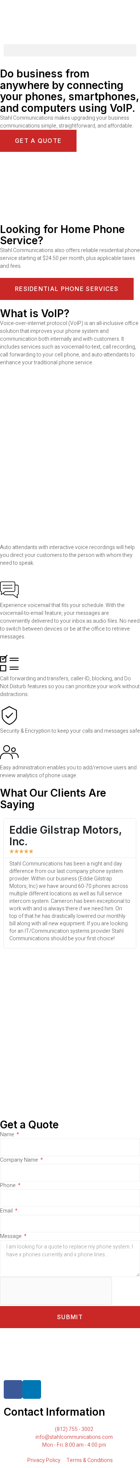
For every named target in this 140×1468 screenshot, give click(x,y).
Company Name (19, 1160)
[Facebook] (13, 1389)
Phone (8, 1185)
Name (7, 1134)
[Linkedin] (31, 1389)
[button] (70, 50)
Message (11, 1236)
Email (7, 1211)
